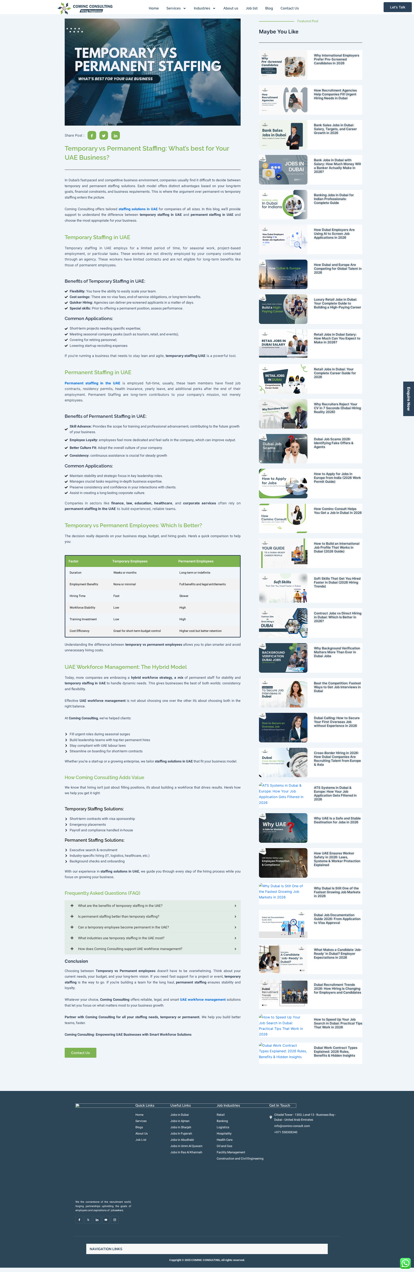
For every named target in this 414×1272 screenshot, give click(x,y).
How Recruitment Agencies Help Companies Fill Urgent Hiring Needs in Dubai (335, 94)
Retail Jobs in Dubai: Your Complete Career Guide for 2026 (335, 373)
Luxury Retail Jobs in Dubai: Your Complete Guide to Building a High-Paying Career (337, 303)
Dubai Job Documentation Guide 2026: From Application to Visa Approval (337, 919)
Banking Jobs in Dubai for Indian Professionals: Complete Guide (334, 199)
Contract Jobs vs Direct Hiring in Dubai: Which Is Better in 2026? (337, 617)
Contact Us (290, 8)
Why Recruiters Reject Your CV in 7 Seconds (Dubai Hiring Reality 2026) (337, 408)
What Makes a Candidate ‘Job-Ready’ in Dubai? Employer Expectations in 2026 (338, 954)
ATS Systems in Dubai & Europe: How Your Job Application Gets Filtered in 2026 (335, 793)
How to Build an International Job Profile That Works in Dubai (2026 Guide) (336, 547)
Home (154, 8)
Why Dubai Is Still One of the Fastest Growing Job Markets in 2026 (337, 892)
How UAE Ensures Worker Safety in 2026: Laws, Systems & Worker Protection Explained (337, 859)
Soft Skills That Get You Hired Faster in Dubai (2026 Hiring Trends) (337, 582)
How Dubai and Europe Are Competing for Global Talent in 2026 (338, 269)
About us (230, 8)
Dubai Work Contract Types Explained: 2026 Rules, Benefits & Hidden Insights (335, 1051)
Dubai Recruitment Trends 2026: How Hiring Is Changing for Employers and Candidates (337, 988)
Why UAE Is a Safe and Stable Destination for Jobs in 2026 (337, 820)
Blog (269, 8)
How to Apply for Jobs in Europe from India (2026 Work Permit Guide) (337, 478)
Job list (252, 8)
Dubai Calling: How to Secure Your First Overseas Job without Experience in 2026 (337, 722)
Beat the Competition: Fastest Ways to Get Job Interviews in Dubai (337, 687)
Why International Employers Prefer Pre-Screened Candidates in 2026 (336, 59)
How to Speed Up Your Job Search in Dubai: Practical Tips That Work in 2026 (338, 1023)
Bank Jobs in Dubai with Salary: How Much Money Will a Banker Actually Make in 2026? (337, 166)
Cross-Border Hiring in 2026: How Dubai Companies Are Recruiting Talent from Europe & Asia (337, 759)
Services (173, 8)
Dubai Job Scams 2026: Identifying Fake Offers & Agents (333, 443)
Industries (202, 8)
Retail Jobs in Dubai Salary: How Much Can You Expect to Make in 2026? (337, 338)
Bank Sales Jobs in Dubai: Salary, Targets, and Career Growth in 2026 (335, 129)
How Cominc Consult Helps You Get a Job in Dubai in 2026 (338, 511)
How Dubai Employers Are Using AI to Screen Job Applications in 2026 (334, 234)
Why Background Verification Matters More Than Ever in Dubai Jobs (337, 652)
